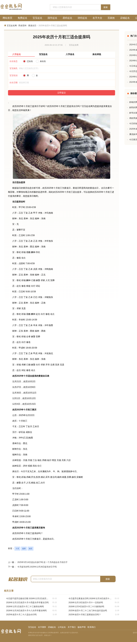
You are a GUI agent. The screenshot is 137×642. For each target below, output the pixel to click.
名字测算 (42, 627)
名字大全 (97, 18)
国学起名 (52, 18)
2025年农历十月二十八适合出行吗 (31, 614)
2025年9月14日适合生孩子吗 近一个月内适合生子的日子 (42, 562)
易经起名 (67, 18)
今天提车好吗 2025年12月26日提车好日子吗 (37, 567)
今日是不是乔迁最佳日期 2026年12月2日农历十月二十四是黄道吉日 (31, 598)
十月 (17, 549)
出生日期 (13, 82)
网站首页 (7, 18)
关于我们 (72, 627)
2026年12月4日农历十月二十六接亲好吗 (93, 606)
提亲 (24, 549)
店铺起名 (125, 18)
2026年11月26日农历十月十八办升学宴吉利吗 (31, 610)
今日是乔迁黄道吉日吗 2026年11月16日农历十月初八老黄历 (93, 598)
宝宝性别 (13, 75)
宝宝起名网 (12, 25)
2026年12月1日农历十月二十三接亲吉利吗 (31, 606)
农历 (30, 549)
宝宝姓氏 (13, 68)
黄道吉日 (32, 25)
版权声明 (82, 627)
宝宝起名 (37, 18)
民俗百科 (22, 25)
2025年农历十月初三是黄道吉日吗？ (93, 614)
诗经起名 (82, 18)
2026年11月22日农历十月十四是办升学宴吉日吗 (31, 602)
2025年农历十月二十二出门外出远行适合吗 (93, 610)
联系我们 (91, 627)
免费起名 (22, 18)
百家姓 (111, 18)
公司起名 (62, 627)
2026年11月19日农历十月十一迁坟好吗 (93, 602)
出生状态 (13, 61)
